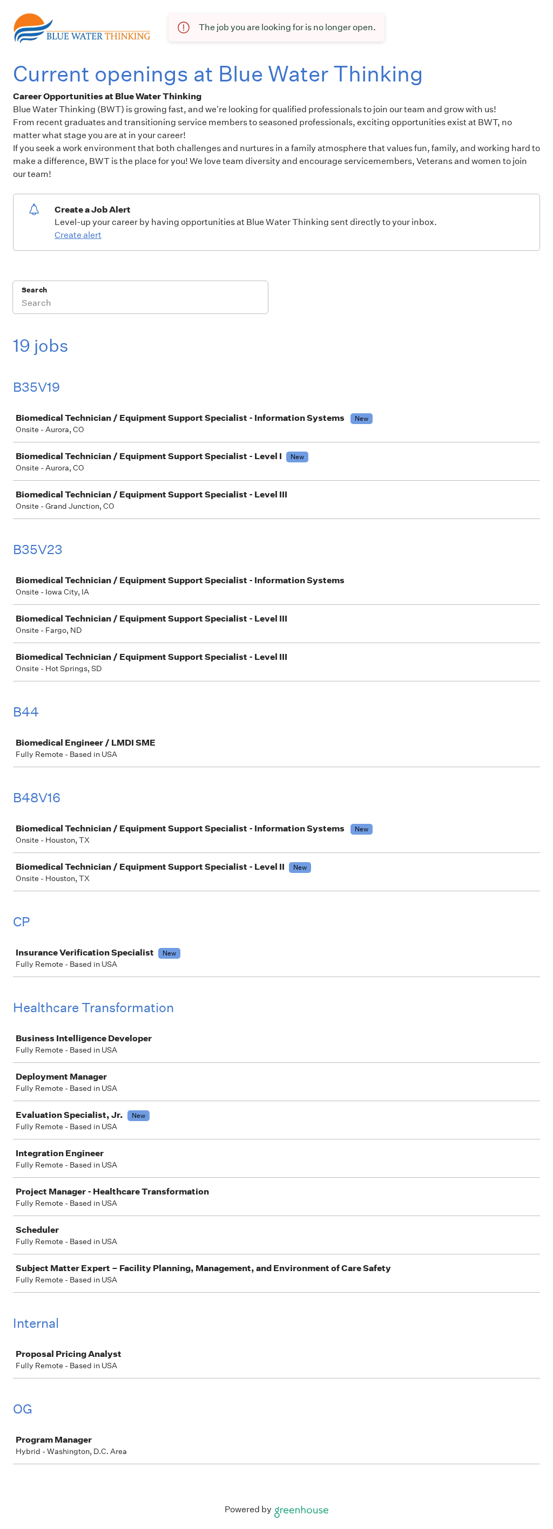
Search (34, 290)
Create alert (78, 235)
